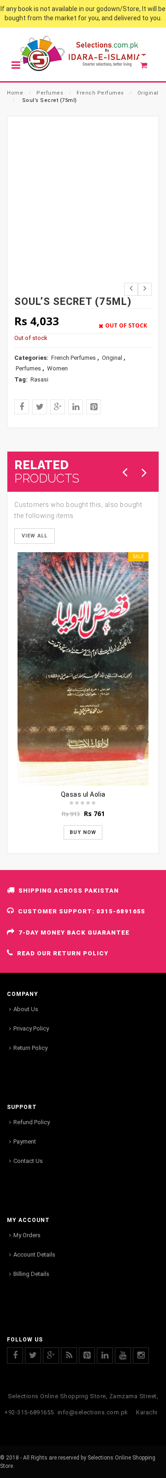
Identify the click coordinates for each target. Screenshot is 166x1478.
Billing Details (31, 1273)
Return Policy (30, 1047)
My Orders (27, 1235)
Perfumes (49, 93)
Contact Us (28, 1160)
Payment (24, 1141)
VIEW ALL (34, 536)
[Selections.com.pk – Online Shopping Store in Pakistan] (83, 54)
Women (57, 368)
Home (15, 93)
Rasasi (39, 379)
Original (148, 93)
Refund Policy (31, 1122)
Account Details (34, 1254)
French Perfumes (100, 93)
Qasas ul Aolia (83, 794)
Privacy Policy (31, 1028)
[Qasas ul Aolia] (83, 669)
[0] (148, 67)
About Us (25, 1009)
